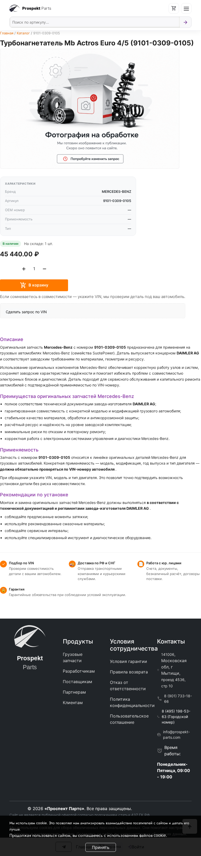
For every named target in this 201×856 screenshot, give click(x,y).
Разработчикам (79, 671)
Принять (100, 847)
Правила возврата (129, 671)
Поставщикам (77, 681)
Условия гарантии (128, 661)
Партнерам (74, 692)
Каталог (23, 33)
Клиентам (73, 702)
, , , (174, 670)
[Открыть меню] (186, 8)
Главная (6, 33)
